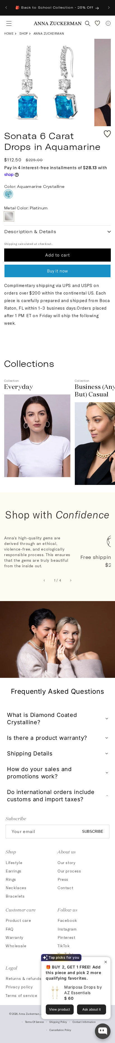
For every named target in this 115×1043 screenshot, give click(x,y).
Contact (65, 887)
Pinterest (66, 937)
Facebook (67, 920)
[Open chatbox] (103, 1031)
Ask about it (91, 1009)
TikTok (64, 945)
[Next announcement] (109, 7)
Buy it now (57, 270)
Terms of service (34, 1021)
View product (59, 1009)
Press (63, 879)
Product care (18, 920)
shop (23, 33)
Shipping (10, 243)
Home (9, 33)
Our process (69, 871)
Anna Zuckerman (48, 33)
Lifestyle (14, 862)
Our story (66, 862)
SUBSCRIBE (92, 831)
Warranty (14, 937)
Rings (11, 879)
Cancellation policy (60, 1030)
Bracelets (15, 896)
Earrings (13, 871)
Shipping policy (58, 1021)
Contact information (84, 1021)
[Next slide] (71, 580)
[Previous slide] (44, 580)
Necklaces (16, 887)
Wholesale (16, 945)
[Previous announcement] (6, 7)
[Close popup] (105, 962)
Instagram (67, 929)
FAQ (10, 929)
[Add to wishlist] (107, 133)
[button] (7, 23)
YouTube (66, 954)
